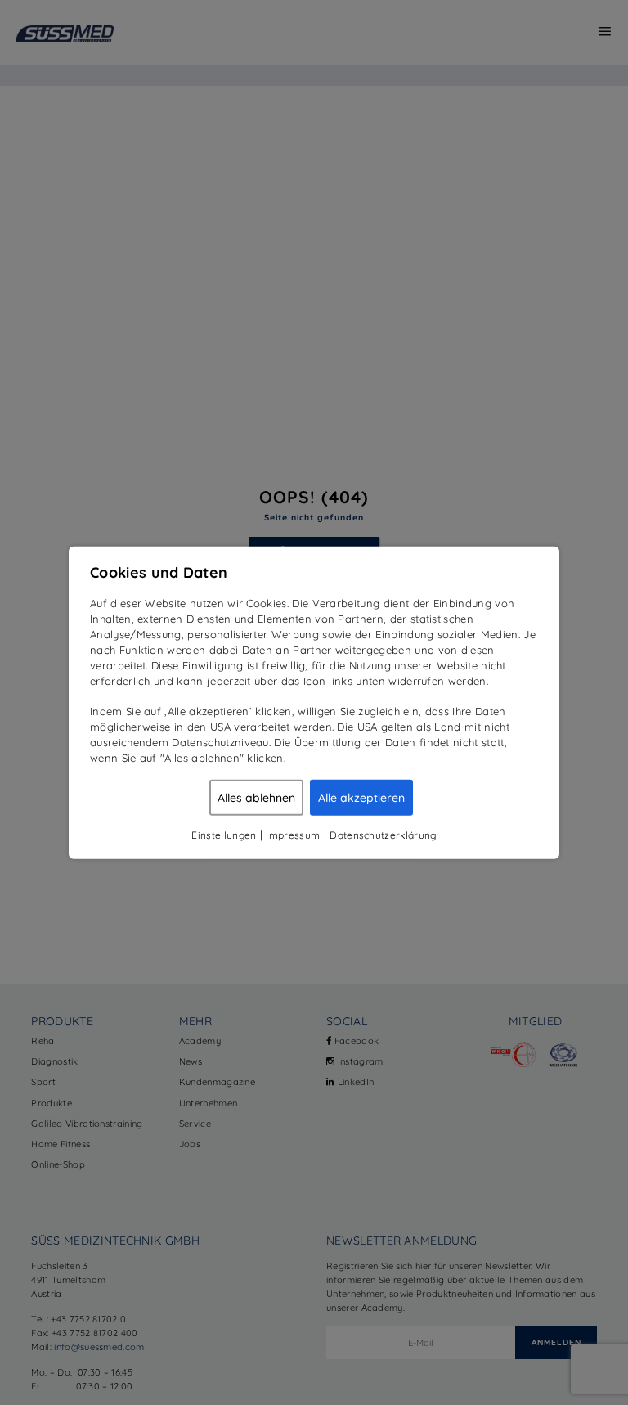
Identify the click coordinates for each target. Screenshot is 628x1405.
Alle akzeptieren (361, 797)
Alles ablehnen (256, 797)
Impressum (293, 834)
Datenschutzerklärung (383, 834)
